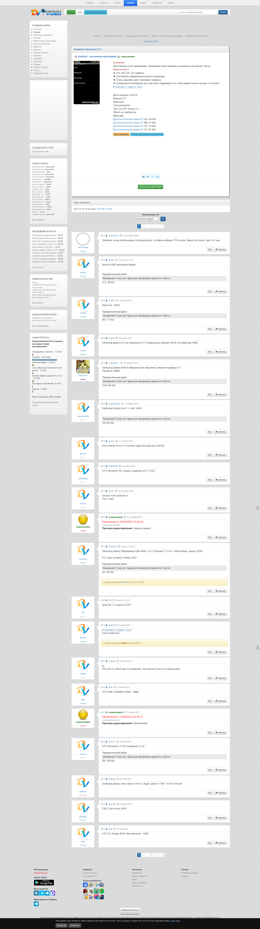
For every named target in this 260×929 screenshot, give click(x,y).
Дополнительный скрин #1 (128, 119)
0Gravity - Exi (37, 189)
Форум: (146, 134)
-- (147, 226)
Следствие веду (38, 172)
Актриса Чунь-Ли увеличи (44, 253)
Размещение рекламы (190, 873)
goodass (83, 816)
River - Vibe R (37, 192)
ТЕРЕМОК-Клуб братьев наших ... (45, 285)
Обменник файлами (43, 35)
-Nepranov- (83, 375)
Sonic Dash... (37, 182)
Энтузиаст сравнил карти (44, 241)
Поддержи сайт (41, 73)
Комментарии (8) (40, 402)
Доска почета (137, 886)
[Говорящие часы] (85, 891)
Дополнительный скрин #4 (128, 129)
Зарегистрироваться (95, 12)
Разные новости (41, 52)
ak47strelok (83, 247)
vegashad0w (83, 416)
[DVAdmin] (85, 897)
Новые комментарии (44, 314)
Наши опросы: (40, 337)
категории (148, 41)
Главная (89, 3)
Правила (184, 876)
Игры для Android (42, 44)
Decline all (75, 925)
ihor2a (83, 503)
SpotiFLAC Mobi (38, 167)
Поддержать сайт (43, 147)
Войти (71, 12)
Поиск (36, 70)
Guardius (83, 559)
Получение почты (90, 873)
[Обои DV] (96, 899)
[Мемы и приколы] (90, 884)
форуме (48, 279)
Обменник (157, 3)
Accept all (61, 925)
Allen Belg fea (37, 204)
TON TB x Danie (38, 207)
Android (130, 3)
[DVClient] (96, 884)
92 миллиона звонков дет (44, 235)
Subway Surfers (38, 177)
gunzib (83, 453)
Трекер (117, 3)
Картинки (38, 61)
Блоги (134, 879)
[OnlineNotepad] (85, 884)
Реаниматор (137, 873)
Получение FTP (89, 876)
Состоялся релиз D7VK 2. (44, 256)
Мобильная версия (130, 910)
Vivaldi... (35, 212)
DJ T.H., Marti (37, 199)
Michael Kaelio (37, 197)
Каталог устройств (139, 876)
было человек (104, 209)
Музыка (37, 49)
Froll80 (83, 313)
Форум (171, 3)
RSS (156, 41)
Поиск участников (139, 883)
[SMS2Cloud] (101, 884)
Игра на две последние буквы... (44, 295)
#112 (103, 235)
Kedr (83, 700)
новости (51, 231)
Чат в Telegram (121, 134)
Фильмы (37, 55)
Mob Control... (37, 179)
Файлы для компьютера (45, 41)
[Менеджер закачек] (101, 891)
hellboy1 (83, 791)
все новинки (38, 220)
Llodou (83, 350)
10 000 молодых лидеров (44, 259)
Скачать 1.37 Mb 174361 (150, 187)
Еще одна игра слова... (41, 297)
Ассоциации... (37, 287)
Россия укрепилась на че (44, 238)
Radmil (83, 637)
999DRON (83, 478)
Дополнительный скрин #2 (128, 122)
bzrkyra (83, 754)
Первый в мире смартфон (44, 261)
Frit (83, 612)
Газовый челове (38, 214)
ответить (221, 249)
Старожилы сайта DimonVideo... (44, 290)
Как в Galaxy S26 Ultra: (42, 247)
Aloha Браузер (38, 169)
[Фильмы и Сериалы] (101, 899)
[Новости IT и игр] (90, 899)
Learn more (175, 921)
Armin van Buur (38, 184)
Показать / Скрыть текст (129, 86)
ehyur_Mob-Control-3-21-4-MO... (44, 320)
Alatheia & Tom (38, 202)
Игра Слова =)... (38, 292)
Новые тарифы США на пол (44, 250)
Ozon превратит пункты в (44, 244)
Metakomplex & (38, 209)
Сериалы (38, 58)
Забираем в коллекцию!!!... (42, 318)
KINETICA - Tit (37, 194)
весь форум (37, 303)
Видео (143, 3)
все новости (37, 267)
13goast (83, 673)
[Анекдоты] (96, 893)
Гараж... (35, 282)
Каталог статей (40, 67)
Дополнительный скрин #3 (128, 126)
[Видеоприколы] (90, 893)
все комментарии (40, 326)
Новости (104, 3)
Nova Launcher (38, 174)
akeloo (83, 272)
